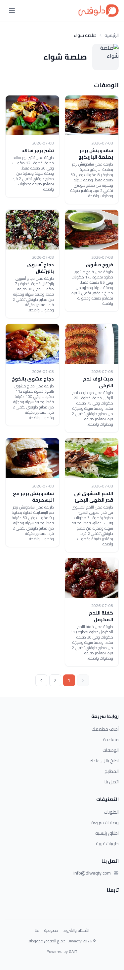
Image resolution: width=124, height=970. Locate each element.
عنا (37, 930)
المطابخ (111, 771)
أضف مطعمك (105, 729)
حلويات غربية (107, 843)
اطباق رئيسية (107, 833)
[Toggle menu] (12, 10)
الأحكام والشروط (76, 930)
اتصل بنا (111, 781)
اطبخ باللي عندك (104, 760)
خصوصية (51, 930)
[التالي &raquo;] (41, 680)
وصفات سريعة (105, 822)
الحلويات (111, 812)
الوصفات (111, 750)
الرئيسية (111, 35)
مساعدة (111, 739)
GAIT (73, 951)
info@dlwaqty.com (92, 873)
